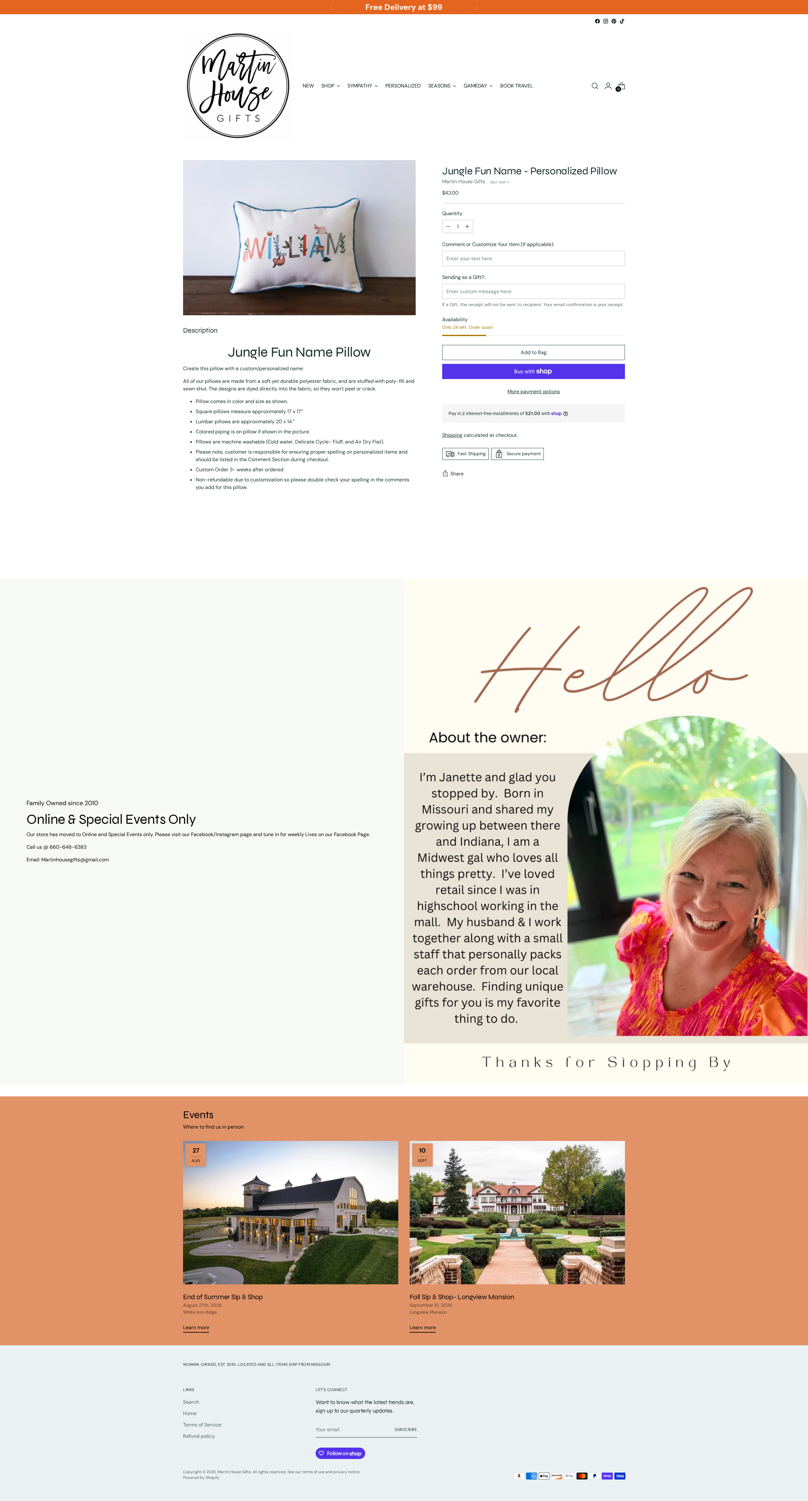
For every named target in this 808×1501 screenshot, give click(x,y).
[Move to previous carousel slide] (605, 544)
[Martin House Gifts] (238, 86)
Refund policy (199, 1436)
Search (191, 1402)
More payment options (534, 391)
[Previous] (332, 7)
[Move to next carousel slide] (619, 544)
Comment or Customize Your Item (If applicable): (498, 244)
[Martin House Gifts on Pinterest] (614, 21)
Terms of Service (202, 1424)
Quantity (452, 213)
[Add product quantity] (467, 226)
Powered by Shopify (201, 1477)
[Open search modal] (595, 86)
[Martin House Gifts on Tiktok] (622, 21)
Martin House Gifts (463, 181)
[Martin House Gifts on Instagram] (606, 21)
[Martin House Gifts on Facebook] (597, 21)
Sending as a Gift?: (463, 277)
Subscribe (406, 1429)
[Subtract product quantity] (448, 226)
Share (457, 474)
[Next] (476, 7)
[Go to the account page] (608, 86)
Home (190, 1413)
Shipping (452, 435)
